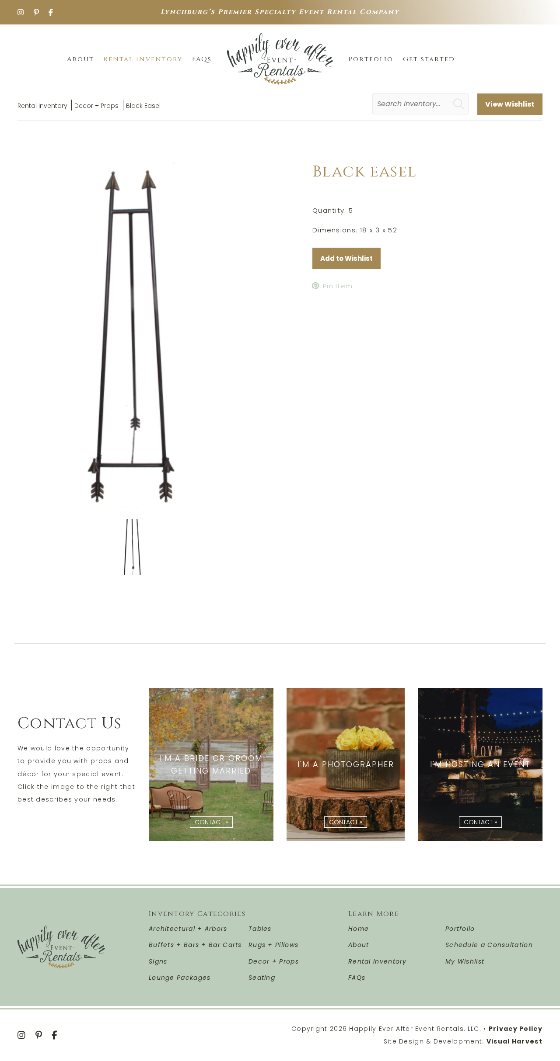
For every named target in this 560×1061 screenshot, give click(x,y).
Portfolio (460, 928)
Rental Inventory (42, 105)
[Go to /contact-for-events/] (480, 764)
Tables (260, 928)
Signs (158, 961)
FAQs (356, 977)
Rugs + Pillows (273, 944)
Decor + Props (96, 105)
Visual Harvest (514, 1041)
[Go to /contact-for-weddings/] (211, 764)
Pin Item (338, 285)
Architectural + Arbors (188, 928)
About (358, 944)
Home (358, 928)
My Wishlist (464, 961)
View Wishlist (510, 104)
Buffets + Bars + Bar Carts (195, 944)
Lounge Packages (180, 977)
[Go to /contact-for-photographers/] (346, 764)
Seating (261, 977)
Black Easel (143, 105)
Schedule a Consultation (489, 944)
